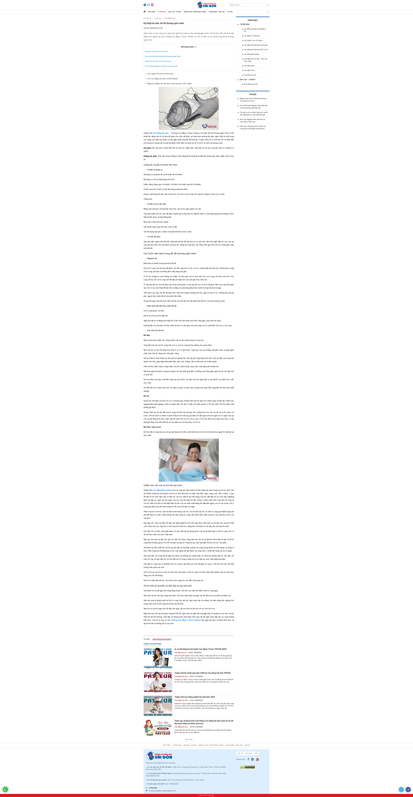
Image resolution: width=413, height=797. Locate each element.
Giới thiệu (151, 12)
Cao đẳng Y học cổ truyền (253, 40)
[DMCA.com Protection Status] (247, 767)
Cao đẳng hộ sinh (169, 18)
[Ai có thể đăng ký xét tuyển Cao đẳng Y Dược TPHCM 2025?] (158, 658)
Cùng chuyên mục (153, 644)
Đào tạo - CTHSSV (174, 12)
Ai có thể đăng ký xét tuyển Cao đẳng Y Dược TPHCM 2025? (200, 649)
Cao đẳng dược (249, 66)
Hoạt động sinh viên (251, 84)
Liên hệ (240, 753)
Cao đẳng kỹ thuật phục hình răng (255, 45)
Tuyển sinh (162, 12)
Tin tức (230, 12)
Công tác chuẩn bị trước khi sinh (156, 51)
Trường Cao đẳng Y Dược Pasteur (186, 620)
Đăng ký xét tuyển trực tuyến (195, 12)
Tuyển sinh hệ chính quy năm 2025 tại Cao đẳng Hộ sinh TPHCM (202, 673)
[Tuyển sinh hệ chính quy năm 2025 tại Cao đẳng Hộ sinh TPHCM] (158, 682)
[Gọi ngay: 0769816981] (6, 790)
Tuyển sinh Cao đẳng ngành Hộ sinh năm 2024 (194, 697)
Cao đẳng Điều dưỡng (162, 490)
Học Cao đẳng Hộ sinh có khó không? (162, 79)
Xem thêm (188, 739)
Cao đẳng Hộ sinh (161, 133)
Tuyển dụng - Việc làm (217, 12)
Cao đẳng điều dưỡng (251, 54)
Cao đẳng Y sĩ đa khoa (252, 36)
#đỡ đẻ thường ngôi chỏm (162, 639)
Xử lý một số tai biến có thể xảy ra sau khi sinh (161, 66)
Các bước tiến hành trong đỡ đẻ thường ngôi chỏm (163, 56)
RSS (256, 753)
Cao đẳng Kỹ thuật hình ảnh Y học (256, 50)
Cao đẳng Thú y (249, 70)
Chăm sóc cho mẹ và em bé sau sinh (158, 61)
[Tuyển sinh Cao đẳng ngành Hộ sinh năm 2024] (158, 706)
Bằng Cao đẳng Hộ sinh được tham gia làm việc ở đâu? (169, 84)
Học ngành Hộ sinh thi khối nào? (160, 74)
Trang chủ (148, 18)
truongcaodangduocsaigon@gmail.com (162, 791)
